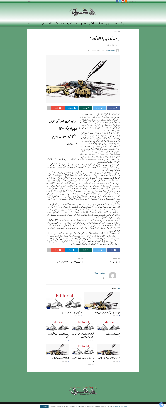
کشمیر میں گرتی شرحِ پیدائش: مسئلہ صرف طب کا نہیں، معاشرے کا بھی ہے (83, 335)
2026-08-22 (65, 340)
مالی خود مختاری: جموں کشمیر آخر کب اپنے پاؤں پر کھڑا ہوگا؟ (107, 312)
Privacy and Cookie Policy (119, 406)
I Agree (44, 407)
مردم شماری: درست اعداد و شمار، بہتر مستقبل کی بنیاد (83, 360)
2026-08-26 (78, 316)
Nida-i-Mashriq (111, 50)
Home (118, 31)
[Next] (59, 152)
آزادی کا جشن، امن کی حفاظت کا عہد (60, 358)
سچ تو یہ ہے (69, 23)
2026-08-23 (90, 340)
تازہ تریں (115, 23)
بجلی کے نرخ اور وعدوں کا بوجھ (113, 334)
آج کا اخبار (44, 23)
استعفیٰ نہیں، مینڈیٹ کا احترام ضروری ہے (72, 312)
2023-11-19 (98, 50)
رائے (62, 23)
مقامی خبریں (100, 23)
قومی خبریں (91, 23)
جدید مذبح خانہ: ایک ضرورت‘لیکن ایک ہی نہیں (58, 335)
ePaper (29, 1)
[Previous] (63, 152)
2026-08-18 (90, 364)
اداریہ (76, 23)
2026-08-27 (116, 316)
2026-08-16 (65, 361)
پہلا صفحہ (122, 23)
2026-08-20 (116, 361)
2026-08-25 (116, 337)
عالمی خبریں (83, 23)
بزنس (56, 23)
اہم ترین (108, 23)
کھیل (50, 23)
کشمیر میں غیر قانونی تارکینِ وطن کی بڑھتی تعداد (109, 358)
